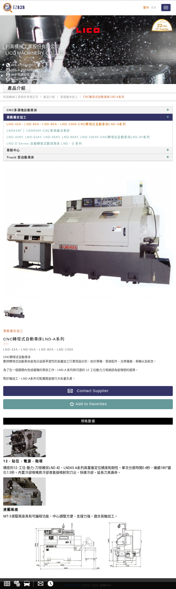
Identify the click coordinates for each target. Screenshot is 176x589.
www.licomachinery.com (28, 79)
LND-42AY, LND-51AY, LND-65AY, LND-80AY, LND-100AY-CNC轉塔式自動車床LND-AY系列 (78, 137)
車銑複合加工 (69, 96)
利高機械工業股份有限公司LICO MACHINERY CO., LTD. (35, 49)
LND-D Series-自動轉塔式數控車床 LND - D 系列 (44, 143)
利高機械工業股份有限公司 (20, 96)
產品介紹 (49, 96)
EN (154, 7)
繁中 (146, 7)
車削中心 (13, 150)
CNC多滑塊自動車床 (22, 110)
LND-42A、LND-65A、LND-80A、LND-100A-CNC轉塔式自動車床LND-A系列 (66, 124)
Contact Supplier (90, 391)
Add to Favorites (90, 404)
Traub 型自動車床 (20, 157)
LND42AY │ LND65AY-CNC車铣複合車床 (38, 130)
